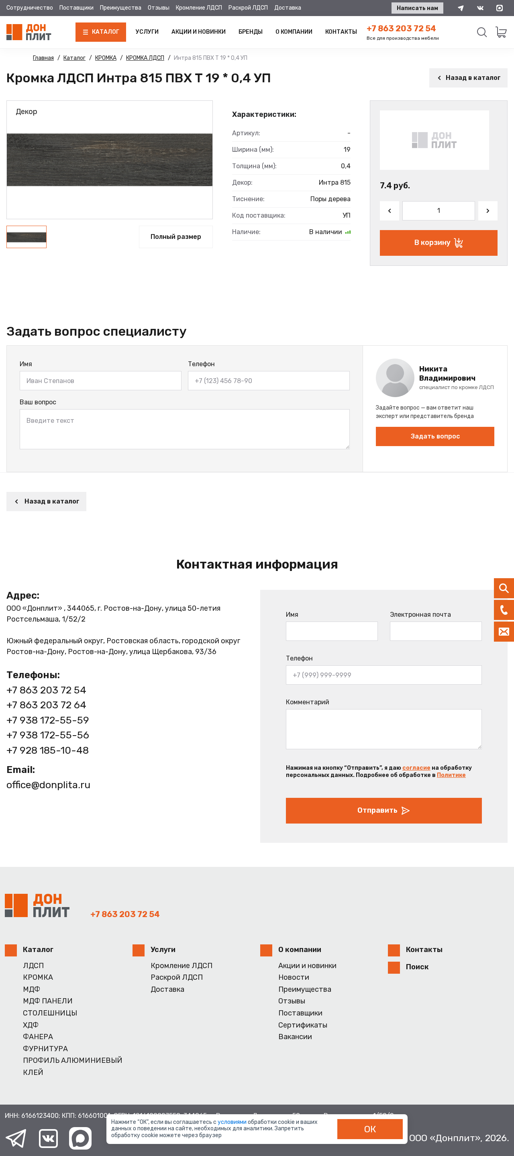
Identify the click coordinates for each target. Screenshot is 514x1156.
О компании (293, 32)
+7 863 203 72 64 (46, 705)
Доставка (287, 7)
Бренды (251, 32)
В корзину (432, 242)
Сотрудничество (29, 7)
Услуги (147, 32)
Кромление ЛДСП (199, 7)
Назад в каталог (473, 78)
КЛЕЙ (33, 1072)
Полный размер (176, 237)
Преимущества (120, 7)
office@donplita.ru (48, 785)
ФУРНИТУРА (45, 1049)
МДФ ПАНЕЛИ (48, 1001)
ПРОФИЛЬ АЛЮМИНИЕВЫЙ (72, 1060)
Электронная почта (420, 614)
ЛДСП (33, 966)
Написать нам (417, 8)
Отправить (377, 810)
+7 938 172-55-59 (47, 720)
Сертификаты (302, 1025)
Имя (26, 364)
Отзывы (158, 7)
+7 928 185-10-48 (47, 750)
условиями (233, 1122)
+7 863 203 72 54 (401, 28)
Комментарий (307, 702)
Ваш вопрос (38, 402)
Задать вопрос (435, 436)
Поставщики (76, 7)
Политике (451, 775)
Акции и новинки (198, 32)
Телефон (201, 364)
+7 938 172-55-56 (47, 735)
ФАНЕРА (38, 1037)
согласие (416, 768)
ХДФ (31, 1025)
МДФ (31, 989)
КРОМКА (38, 977)
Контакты (341, 32)
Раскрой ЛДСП (248, 7)
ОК (370, 1129)
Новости (293, 977)
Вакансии (295, 1037)
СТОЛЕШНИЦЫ (50, 1013)
